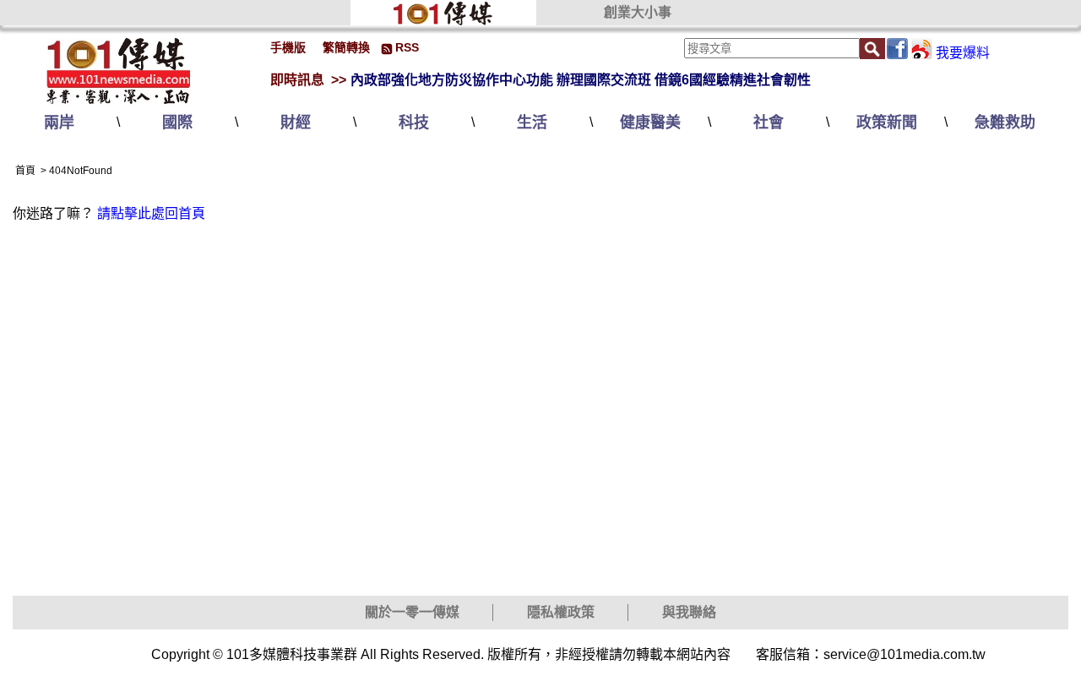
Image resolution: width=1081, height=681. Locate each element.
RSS (407, 47)
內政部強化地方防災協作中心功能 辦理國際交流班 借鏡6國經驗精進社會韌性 (580, 80)
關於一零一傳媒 (412, 612)
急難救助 (1005, 122)
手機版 (288, 47)
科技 (414, 122)
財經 (295, 122)
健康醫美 (650, 122)
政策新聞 (886, 122)
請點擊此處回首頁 (151, 213)
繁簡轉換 (346, 47)
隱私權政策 (561, 612)
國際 (177, 122)
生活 (532, 122)
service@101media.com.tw (904, 654)
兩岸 (59, 122)
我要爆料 (963, 53)
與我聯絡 (689, 612)
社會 (768, 122)
